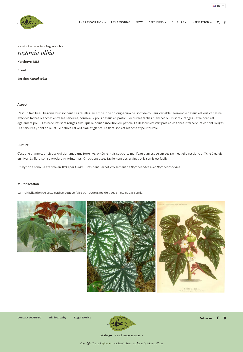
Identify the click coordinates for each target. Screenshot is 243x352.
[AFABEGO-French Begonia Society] (30, 22)
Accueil (21, 46)
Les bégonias (35, 46)
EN (218, 5)
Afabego (106, 343)
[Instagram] (224, 318)
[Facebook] (225, 22)
